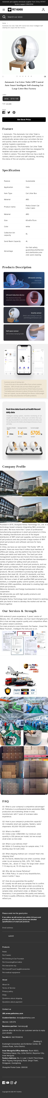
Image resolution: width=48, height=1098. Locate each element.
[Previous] (3, 76)
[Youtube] (7, 1082)
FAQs (4, 995)
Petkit (4, 952)
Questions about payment (12, 1002)
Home (4, 23)
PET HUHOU (18, 1092)
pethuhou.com (33, 1026)
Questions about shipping (12, 998)
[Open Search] (4, 16)
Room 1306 (17, 1041)
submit (11, 936)
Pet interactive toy (9, 966)
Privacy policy (7, 991)
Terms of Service (8, 988)
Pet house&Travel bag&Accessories (16, 969)
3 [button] (22, 76)
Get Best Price (24, 119)
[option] (24, 52)
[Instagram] (11, 1082)
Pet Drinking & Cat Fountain (13, 959)
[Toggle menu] (3, 9)
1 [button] (17, 76)
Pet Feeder (6, 955)
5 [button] (28, 76)
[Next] (44, 76)
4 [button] (25, 76)
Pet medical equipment (11, 972)
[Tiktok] (15, 1082)
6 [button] (31, 76)
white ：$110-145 (11, 99)
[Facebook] (3, 1082)
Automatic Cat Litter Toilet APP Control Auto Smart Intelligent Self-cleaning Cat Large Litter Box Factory (22, 26)
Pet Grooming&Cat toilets (12, 962)
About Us (5, 984)
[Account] (43, 8)
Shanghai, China (32, 1046)
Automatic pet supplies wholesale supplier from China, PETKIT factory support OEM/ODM (24, 3)
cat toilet (9, 104)
